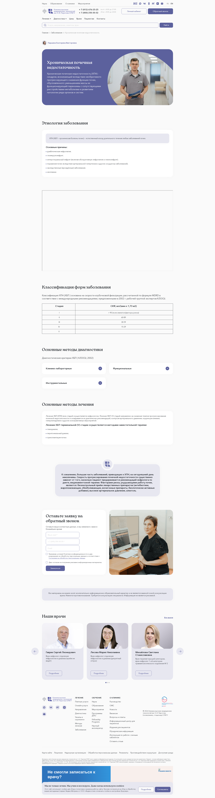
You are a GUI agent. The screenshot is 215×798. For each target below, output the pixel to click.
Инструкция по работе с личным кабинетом (124, 736)
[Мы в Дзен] (157, 3)
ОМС (112, 705)
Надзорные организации (75, 753)
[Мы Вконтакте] (144, 3)
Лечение (45, 19)
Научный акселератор (97, 727)
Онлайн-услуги (81, 705)
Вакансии (114, 713)
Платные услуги (81, 701)
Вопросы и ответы (117, 717)
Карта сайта (47, 753)
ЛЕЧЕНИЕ (79, 698)
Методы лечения (78, 724)
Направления (80, 709)
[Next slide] (180, 651)
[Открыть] (100, 368)
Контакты (101, 19)
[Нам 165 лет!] (135, 3)
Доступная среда (165, 753)
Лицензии (58, 753)
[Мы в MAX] (140, 3)
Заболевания (80, 730)
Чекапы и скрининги (79, 718)
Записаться (55, 568)
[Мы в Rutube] (153, 3)
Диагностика (59, 19)
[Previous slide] (35, 651)
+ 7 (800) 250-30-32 (88, 13)
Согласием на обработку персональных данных (67, 558)
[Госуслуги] (167, 702)
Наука (44, 3)
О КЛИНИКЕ (115, 698)
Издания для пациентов (120, 727)
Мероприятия (84, 3)
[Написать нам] (162, 3)
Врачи (79, 19)
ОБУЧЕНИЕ (97, 698)
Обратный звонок (160, 11)
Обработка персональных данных (102, 753)
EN (172, 3)
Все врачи (168, 617)
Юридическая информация (121, 731)
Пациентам (89, 19)
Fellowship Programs (96, 720)
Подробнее (54, 673)
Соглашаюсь (162, 789)
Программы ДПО (97, 714)
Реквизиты (123, 753)
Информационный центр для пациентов (122, 722)
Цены (71, 19)
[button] (105, 682)
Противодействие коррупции (143, 753)
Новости (113, 709)
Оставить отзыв (116, 741)
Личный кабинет (134, 11)
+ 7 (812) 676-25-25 (88, 9)
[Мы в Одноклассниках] (149, 3)
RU (168, 3)
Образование (56, 3)
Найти (166, 25)
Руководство (115, 701)
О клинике (70, 3)
